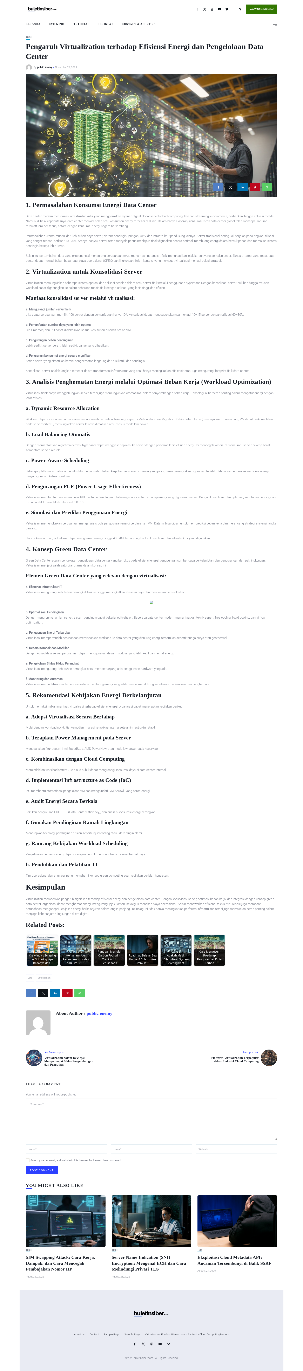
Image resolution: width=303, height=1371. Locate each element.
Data (30, 977)
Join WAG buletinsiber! (261, 9)
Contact (94, 1334)
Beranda (33, 24)
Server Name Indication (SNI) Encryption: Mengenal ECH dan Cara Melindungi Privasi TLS (149, 1263)
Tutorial (81, 24)
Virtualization (44, 977)
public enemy (44, 67)
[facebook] (218, 187)
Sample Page (111, 1334)
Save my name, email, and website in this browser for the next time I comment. (76, 1160)
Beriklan (106, 24)
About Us (79, 1334)
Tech (29, 37)
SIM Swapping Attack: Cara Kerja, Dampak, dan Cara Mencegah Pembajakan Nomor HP (60, 1263)
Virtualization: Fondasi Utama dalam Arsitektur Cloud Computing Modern (187, 1334)
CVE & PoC (57, 24)
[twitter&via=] (230, 187)
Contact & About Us (139, 24)
